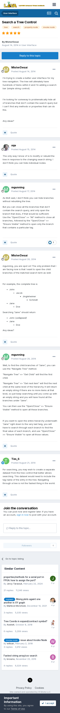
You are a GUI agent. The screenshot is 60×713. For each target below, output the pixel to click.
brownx (11, 659)
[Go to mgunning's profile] (6, 189)
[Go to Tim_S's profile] (6, 461)
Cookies (39, 687)
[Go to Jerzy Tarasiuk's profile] (53, 578)
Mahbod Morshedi (16, 605)
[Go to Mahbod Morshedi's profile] (53, 600)
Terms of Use (18, 708)
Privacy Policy (24, 687)
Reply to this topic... (19, 528)
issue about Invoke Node (33, 640)
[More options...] (54, 69)
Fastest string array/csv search (20, 655)
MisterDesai (12, 41)
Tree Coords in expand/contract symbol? (25, 621)
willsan (10, 643)
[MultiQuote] (5, 132)
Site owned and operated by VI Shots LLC (30, 692)
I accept (49, 703)
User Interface (29, 45)
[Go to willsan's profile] (53, 641)
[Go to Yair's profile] (53, 623)
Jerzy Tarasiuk (14, 583)
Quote (13, 132)
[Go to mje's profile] (6, 147)
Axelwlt (10, 624)
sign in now (23, 514)
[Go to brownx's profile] (53, 657)
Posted (23, 71)
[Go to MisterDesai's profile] (6, 69)
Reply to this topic (30, 55)
